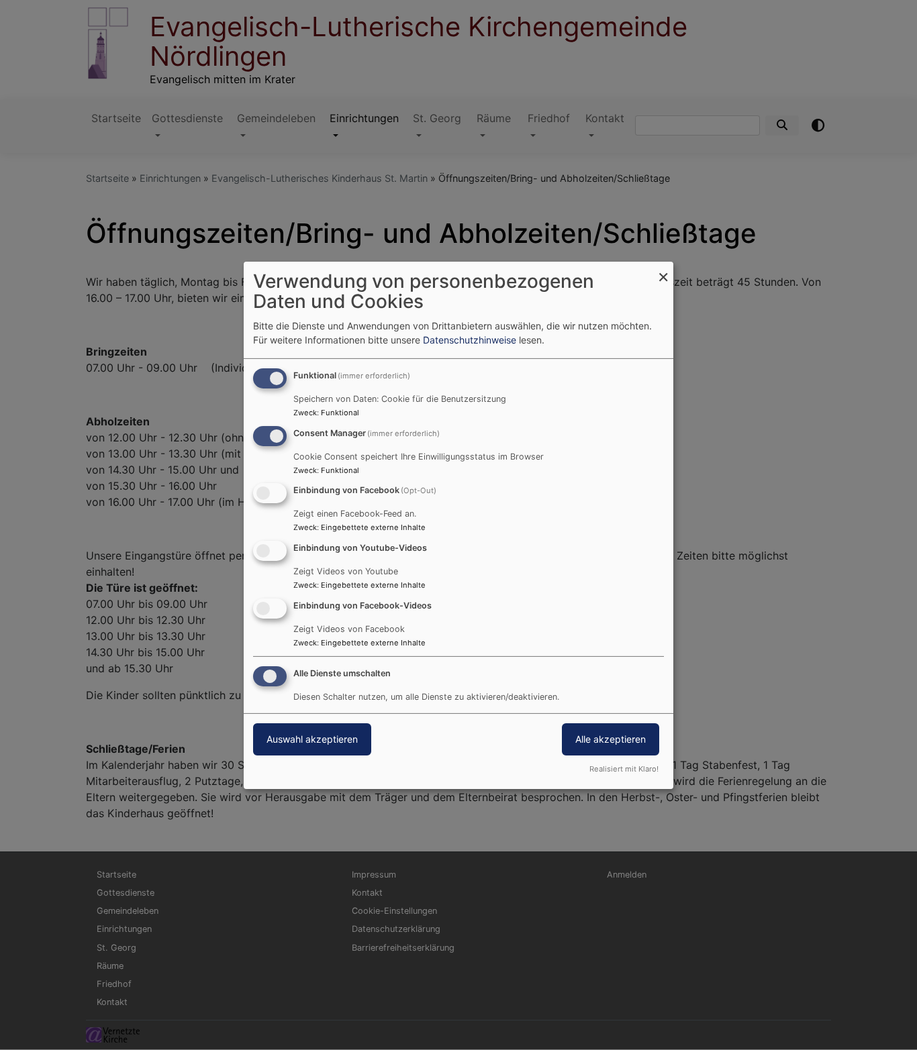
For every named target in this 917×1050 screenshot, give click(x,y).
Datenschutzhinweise (469, 340)
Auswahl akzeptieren (312, 739)
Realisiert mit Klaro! (624, 769)
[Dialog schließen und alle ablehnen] (663, 269)
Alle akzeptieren (610, 739)
